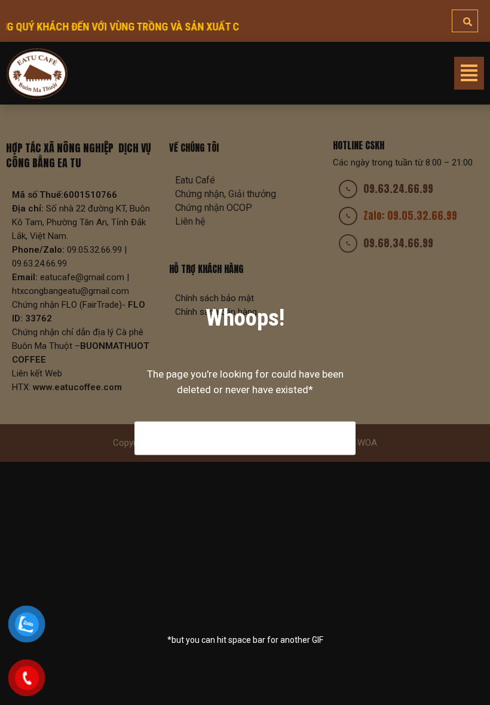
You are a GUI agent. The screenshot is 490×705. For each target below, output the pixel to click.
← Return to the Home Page (245, 438)
